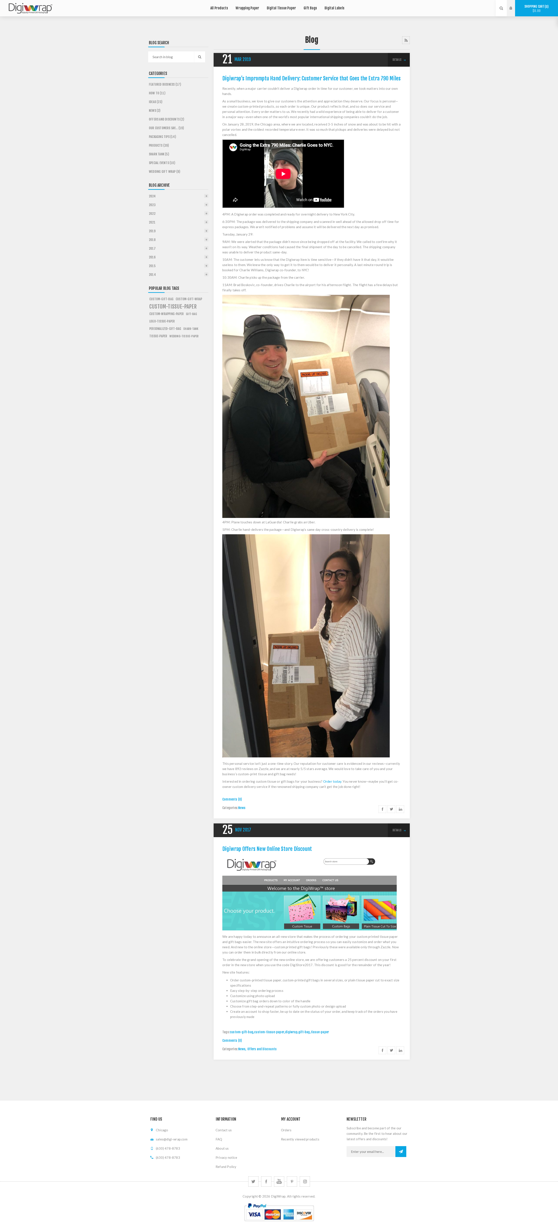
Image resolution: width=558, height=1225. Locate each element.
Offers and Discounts (262, 1049)
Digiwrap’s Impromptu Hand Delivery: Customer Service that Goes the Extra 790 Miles (311, 78)
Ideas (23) (155, 102)
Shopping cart (535, 8)
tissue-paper (320, 1032)
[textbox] (171, 56)
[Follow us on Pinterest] (292, 1181)
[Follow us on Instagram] (305, 1181)
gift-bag (304, 1032)
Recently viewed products (300, 1139)
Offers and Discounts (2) (166, 119)
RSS (406, 40)
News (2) (155, 111)
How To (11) (157, 93)
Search (199, 56)
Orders (286, 1130)
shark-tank (190, 329)
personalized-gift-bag (165, 329)
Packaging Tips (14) (162, 137)
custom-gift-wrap (189, 299)
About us (222, 1148)
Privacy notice (226, 1157)
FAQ (219, 1139)
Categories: (230, 808)
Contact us (224, 1130)
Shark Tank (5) (159, 154)
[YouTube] (279, 1181)
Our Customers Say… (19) (166, 128)
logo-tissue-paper (162, 321)
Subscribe (400, 1151)
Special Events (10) (162, 163)
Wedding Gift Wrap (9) (164, 172)
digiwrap (291, 1032)
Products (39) (159, 145)
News (241, 808)
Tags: (226, 1032)
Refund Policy (226, 1167)
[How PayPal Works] (279, 1223)
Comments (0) (232, 799)
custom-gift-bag (241, 1032)
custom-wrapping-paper (166, 314)
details (397, 59)
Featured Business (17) (165, 84)
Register (514, 12)
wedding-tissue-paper (184, 336)
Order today (332, 781)
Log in (514, 4)
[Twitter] (253, 1181)
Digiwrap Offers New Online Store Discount (267, 849)
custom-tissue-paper (269, 1032)
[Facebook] (266, 1181)
